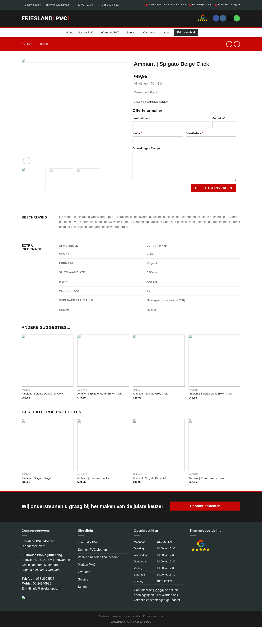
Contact (164, 32)
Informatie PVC (110, 32)
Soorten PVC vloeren (92, 549)
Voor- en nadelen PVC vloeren (98, 557)
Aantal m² (218, 118)
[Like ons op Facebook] (216, 18)
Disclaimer (104, 616)
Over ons (149, 32)
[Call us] (237, 18)
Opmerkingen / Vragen (148, 148)
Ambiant (27, 44)
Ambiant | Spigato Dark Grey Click (42, 393)
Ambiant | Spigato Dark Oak (150, 478)
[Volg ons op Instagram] (223, 18)
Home (69, 32)
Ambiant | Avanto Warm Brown (207, 478)
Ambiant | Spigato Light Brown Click (210, 393)
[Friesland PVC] (45, 18)
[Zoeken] (189, 18)
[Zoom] (26, 160)
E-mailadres (194, 133)
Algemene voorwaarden (127, 616)
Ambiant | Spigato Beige (36, 478)
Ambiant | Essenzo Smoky (93, 478)
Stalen (82, 586)
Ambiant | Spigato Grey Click (150, 393)
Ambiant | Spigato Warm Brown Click (99, 393)
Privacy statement (153, 616)
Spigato (42, 44)
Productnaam (141, 118)
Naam (137, 133)
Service (131, 32)
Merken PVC (85, 32)
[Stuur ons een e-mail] (230, 18)
